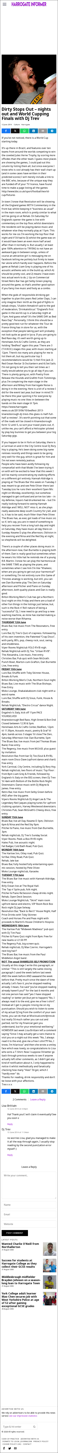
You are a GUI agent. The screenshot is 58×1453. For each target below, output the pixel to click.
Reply (10, 1124)
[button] (34, 1427)
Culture (17, 124)
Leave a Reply (38, 1099)
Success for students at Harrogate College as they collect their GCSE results (19, 1263)
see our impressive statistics (23, 1415)
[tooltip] (6, 130)
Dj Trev (6, 1129)
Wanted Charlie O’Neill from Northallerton (20, 1245)
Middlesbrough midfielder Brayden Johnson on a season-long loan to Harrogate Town (21, 1280)
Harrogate (25, 124)
